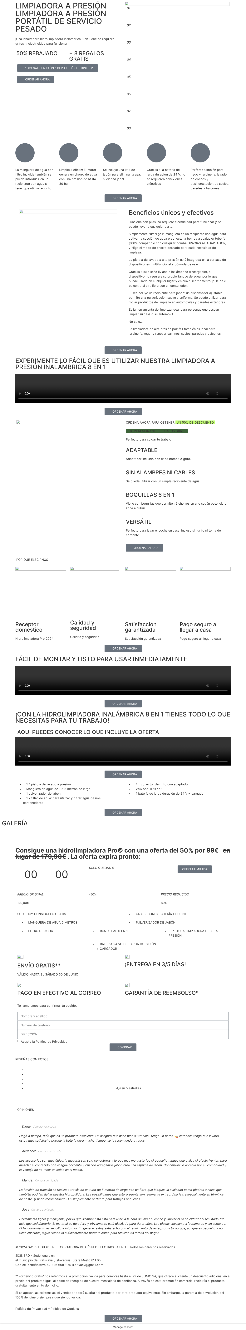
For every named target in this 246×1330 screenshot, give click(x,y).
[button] (123, 836)
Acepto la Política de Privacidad (44, 1041)
